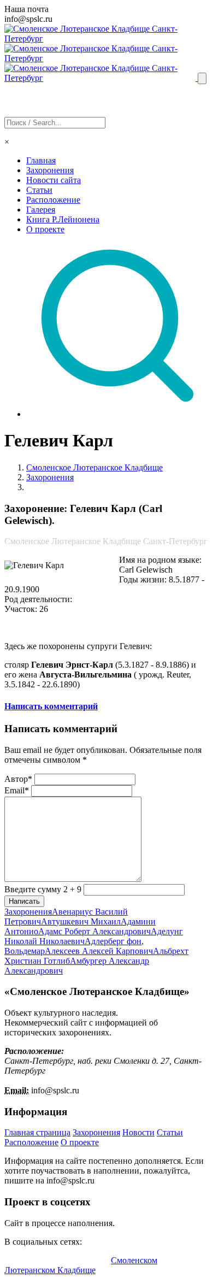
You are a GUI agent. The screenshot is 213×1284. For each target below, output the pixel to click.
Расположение (53, 199)
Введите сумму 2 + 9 (42, 889)
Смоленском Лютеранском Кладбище (80, 1265)
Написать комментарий (51, 706)
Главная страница (37, 1132)
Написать (24, 901)
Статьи (39, 190)
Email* (16, 790)
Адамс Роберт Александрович (94, 931)
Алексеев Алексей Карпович (99, 951)
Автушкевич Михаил (81, 921)
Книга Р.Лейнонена (62, 219)
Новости (138, 1132)
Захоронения (50, 170)
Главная (41, 160)
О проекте (45, 229)
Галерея (40, 209)
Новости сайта (53, 180)
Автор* (18, 779)
